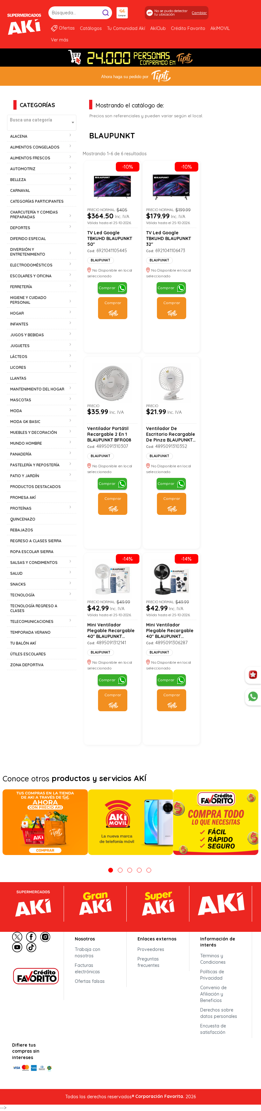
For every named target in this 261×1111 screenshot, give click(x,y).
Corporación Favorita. (159, 1096)
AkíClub (158, 28)
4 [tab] (139, 870)
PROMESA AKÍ (23, 497)
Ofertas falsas (90, 981)
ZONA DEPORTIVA (27, 664)
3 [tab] (129, 870)
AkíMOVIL (220, 28)
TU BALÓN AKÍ (23, 643)
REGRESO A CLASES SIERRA (35, 540)
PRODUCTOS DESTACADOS (35, 486)
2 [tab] (120, 870)
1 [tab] (110, 870)
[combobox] (41, 123)
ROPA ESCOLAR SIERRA (31, 551)
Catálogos (91, 28)
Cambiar (199, 13)
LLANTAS (18, 378)
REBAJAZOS (21, 530)
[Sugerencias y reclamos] (253, 697)
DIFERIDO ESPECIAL (28, 238)
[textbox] (41, 119)
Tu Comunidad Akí (126, 28)
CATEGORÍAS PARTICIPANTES (37, 201)
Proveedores (151, 949)
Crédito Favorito (188, 28)
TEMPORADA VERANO (30, 632)
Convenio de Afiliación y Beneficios (213, 994)
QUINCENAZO (22, 519)
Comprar (107, 287)
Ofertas (67, 28)
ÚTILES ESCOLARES (28, 654)
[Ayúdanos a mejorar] (253, 675)
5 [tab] (148, 870)
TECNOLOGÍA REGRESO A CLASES (33, 608)
